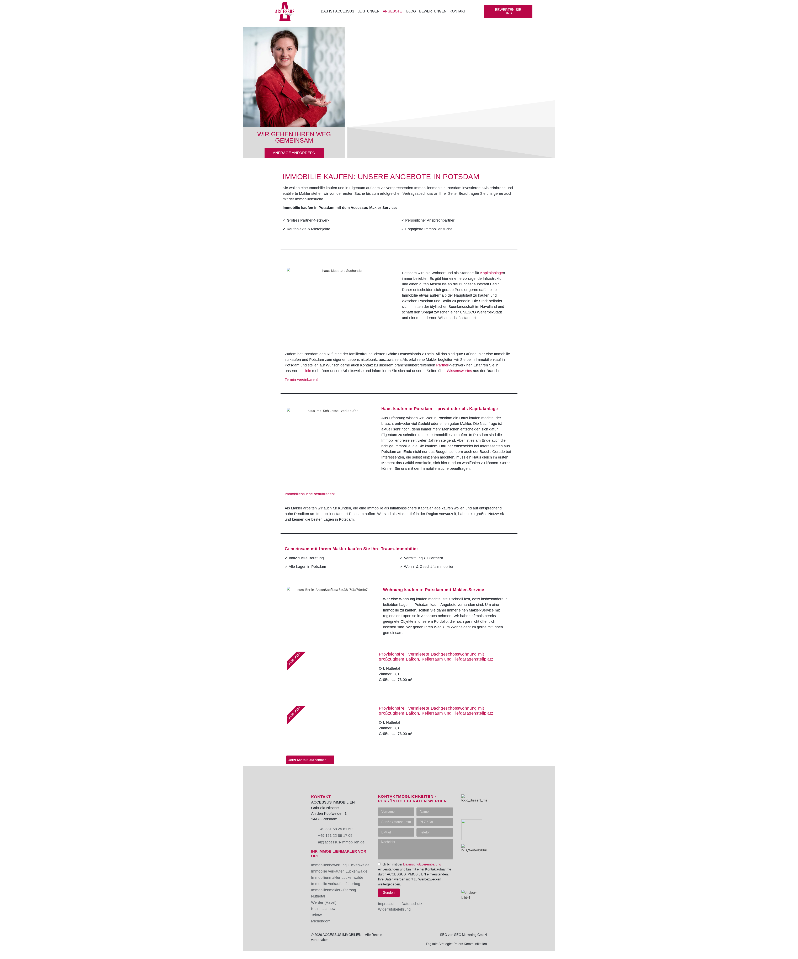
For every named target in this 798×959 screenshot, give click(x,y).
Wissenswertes (459, 371)
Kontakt (458, 11)
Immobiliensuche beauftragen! (310, 494)
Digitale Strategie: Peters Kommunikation (456, 944)
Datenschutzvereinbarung (422, 864)
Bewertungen (432, 11)
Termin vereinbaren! (301, 379)
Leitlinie (304, 371)
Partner (442, 365)
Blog (411, 11)
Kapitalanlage (491, 273)
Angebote (393, 11)
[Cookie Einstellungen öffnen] (9, 954)
